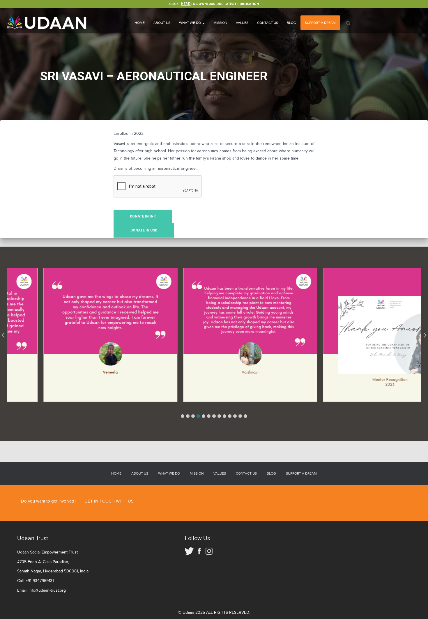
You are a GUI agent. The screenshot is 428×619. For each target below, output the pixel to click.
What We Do (190, 23)
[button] (182, 416)
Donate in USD (143, 230)
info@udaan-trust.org (47, 590)
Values (242, 23)
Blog (291, 23)
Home (140, 23)
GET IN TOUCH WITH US (109, 501)
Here (185, 4)
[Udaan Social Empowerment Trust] (47, 22)
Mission (220, 23)
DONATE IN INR (143, 216)
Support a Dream (320, 23)
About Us (161, 23)
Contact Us (267, 23)
